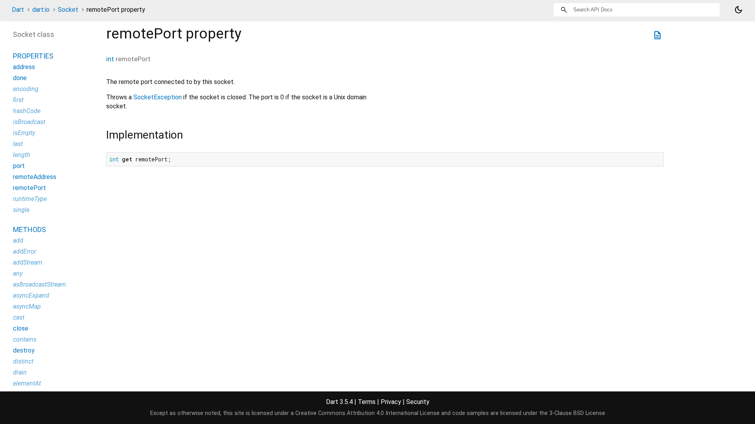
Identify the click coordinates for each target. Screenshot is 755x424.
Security (417, 402)
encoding (26, 89)
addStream (27, 262)
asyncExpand (31, 295)
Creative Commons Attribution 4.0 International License (367, 413)
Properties (33, 56)
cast (18, 317)
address (24, 67)
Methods (29, 229)
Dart (18, 9)
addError (24, 251)
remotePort (29, 188)
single (21, 210)
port (19, 166)
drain (20, 372)
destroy (24, 350)
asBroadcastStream (39, 284)
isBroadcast (29, 122)
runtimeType (30, 199)
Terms (367, 402)
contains (25, 339)
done (20, 78)
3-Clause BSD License (577, 413)
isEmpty (24, 133)
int (110, 59)
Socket (68, 9)
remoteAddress (34, 177)
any (17, 273)
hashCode (27, 111)
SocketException (157, 97)
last (18, 144)
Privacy (391, 402)
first (18, 100)
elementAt (27, 383)
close (20, 328)
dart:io (41, 9)
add (18, 240)
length (21, 155)
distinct (23, 361)
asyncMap (27, 306)
